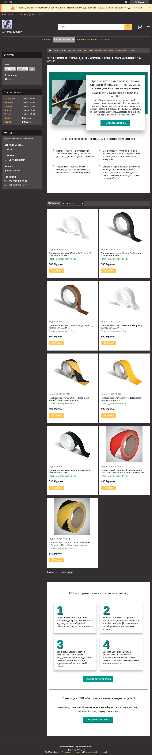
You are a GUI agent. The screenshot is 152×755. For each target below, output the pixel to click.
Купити (57, 271)
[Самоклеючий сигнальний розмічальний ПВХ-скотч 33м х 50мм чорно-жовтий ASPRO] (72, 516)
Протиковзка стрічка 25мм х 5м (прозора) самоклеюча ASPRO (70, 254)
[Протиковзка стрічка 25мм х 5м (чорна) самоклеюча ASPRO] (124, 227)
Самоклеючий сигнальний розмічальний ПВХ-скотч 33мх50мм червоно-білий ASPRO (124, 471)
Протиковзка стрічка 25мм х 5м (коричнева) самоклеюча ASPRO (71, 326)
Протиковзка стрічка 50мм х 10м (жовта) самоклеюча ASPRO (121, 399)
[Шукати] (128, 27)
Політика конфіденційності (95, 752)
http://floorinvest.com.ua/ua (20, 138)
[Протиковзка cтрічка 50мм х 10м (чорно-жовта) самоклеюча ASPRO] (72, 372)
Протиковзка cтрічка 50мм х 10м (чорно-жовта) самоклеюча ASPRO (69, 399)
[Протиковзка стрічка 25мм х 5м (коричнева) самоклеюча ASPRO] (72, 299)
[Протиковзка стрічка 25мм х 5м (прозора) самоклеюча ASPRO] (72, 227)
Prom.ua (90, 747)
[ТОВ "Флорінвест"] (28, 23)
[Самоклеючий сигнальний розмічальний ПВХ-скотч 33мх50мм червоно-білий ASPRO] (124, 444)
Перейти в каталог (98, 719)
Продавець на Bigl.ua (76, 749)
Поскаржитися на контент (72, 752)
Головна (46, 39)
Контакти (105, 39)
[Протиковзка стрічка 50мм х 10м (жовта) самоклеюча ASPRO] (124, 372)
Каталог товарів (62, 39)
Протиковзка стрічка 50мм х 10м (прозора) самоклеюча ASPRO (122, 326)
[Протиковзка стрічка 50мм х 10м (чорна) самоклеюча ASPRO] (72, 444)
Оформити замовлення (98, 679)
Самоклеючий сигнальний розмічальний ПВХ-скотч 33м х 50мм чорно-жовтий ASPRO (69, 545)
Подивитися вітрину (115, 123)
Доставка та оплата (87, 39)
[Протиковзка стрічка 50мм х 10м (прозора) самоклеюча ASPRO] (124, 299)
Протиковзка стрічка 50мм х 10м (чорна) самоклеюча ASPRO (69, 471)
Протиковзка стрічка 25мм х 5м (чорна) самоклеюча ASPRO (121, 254)
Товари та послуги (62, 50)
